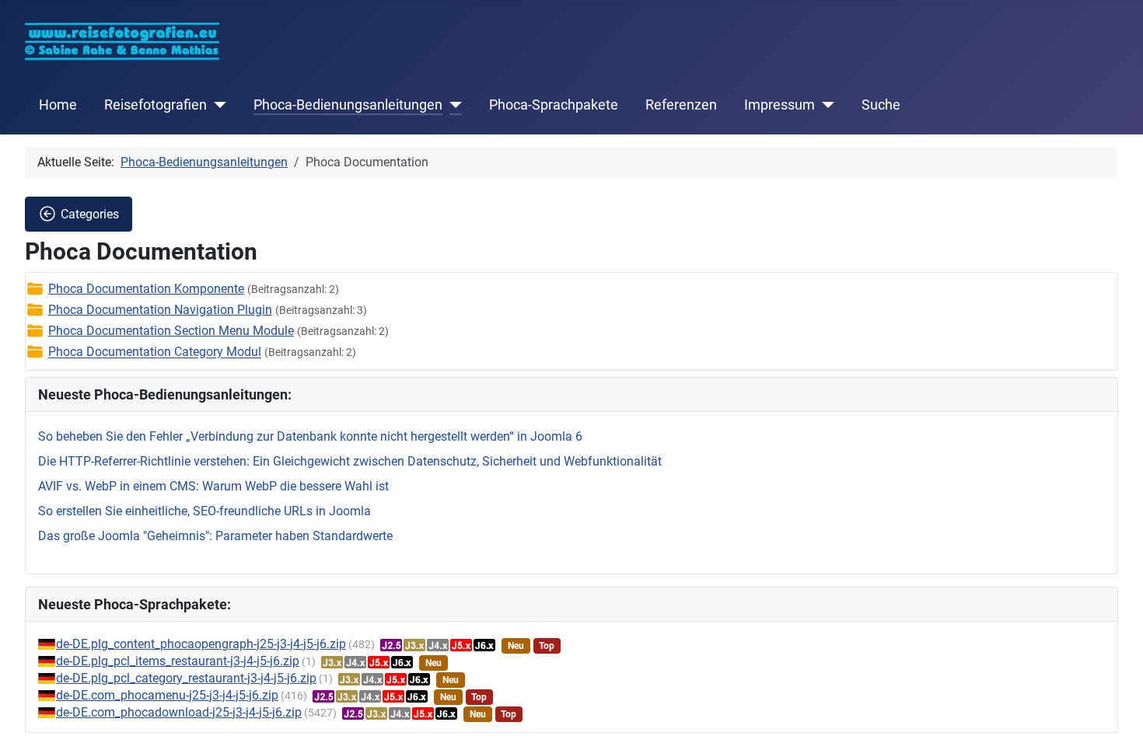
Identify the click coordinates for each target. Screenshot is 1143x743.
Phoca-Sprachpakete (553, 105)
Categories (90, 214)
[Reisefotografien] (216, 105)
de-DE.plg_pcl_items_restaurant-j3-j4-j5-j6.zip (177, 661)
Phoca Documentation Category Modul (154, 352)
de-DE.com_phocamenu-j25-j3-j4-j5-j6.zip (167, 695)
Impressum (779, 105)
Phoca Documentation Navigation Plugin (160, 309)
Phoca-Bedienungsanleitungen (347, 105)
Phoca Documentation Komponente (146, 288)
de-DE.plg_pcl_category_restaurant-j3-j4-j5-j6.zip (186, 678)
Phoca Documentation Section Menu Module (171, 330)
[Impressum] (824, 105)
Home (58, 105)
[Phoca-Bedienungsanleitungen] (452, 105)
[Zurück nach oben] (1116, 714)
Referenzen (681, 105)
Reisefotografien (155, 105)
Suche (881, 105)
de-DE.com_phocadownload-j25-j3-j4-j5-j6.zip (179, 712)
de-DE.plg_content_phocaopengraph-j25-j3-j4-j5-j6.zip (201, 644)
